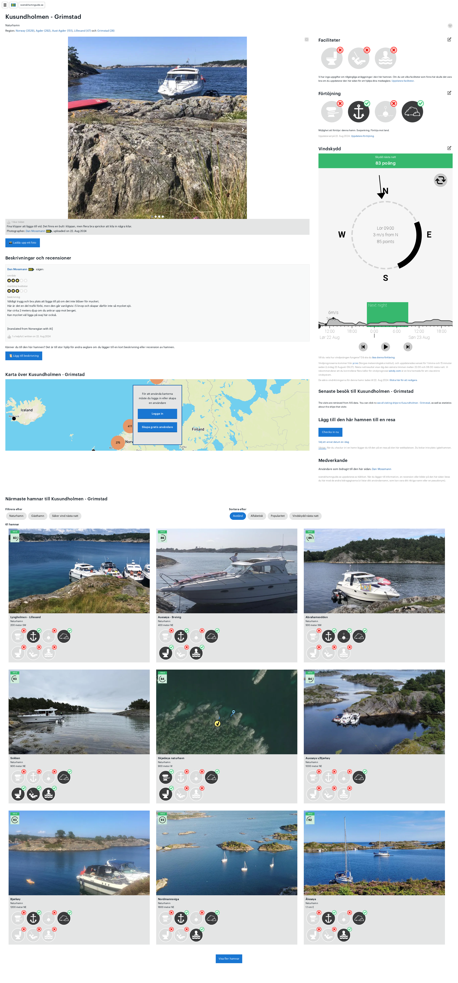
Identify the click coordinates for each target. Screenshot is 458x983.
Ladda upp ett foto (22, 242)
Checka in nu (330, 432)
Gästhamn (37, 516)
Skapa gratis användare (157, 427)
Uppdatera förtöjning (362, 136)
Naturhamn (16, 516)
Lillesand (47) (82, 30)
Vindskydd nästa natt (305, 516)
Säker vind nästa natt (65, 516)
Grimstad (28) (106, 30)
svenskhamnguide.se (31, 5)
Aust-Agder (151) (62, 30)
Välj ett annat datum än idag (333, 442)
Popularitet (278, 516)
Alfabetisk (257, 516)
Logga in (157, 413)
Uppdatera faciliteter (403, 81)
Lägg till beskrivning (24, 356)
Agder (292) (43, 30)
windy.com (395, 371)
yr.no (355, 363)
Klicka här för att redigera (403, 380)
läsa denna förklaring (383, 357)
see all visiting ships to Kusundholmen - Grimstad (403, 403)
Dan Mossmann (35, 231)
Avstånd (238, 516)
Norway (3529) (25, 30)
